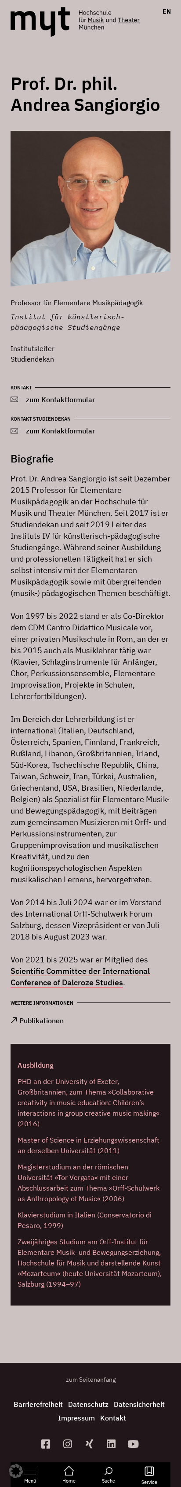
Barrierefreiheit (38, 1404)
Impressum (76, 1417)
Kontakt (113, 1417)
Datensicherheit (139, 1404)
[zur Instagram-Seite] (68, 1444)
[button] (16, 1471)
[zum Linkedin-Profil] (112, 1444)
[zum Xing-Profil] (90, 1444)
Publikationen (41, 1020)
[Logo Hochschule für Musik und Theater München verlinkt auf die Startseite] (40, 22)
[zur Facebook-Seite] (47, 1444)
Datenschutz (88, 1404)
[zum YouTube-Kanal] (134, 1444)
